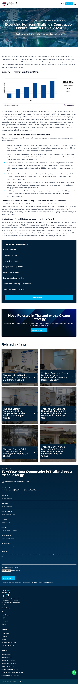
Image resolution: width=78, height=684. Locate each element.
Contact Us (69, 4)
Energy (4, 639)
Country (4, 527)
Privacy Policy (34, 582)
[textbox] (39, 559)
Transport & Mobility (8, 645)
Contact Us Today (37, 330)
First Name (5, 495)
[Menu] (75, 4)
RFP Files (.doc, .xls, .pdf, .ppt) (11, 567)
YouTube (18, 490)
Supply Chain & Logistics (9, 642)
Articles (14, 20)
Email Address (6, 543)
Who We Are (6, 608)
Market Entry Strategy (8, 660)
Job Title (5, 519)
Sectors (4, 629)
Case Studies (6, 615)
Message (5, 551)
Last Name (5, 503)
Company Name (7, 511)
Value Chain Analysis (8, 666)
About (3, 612)
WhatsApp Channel (32, 490)
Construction (5, 633)
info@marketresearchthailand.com (17, 482)
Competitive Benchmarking (10, 669)
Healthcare (5, 636)
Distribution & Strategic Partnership (12, 672)
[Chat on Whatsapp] (74, 672)
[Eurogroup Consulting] (9, 4)
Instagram (7, 490)
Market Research (7, 654)
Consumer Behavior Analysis (10, 675)
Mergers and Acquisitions (9, 663)
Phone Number (6, 535)
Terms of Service (44, 582)
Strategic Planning (7, 657)
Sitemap (4, 624)
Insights (7, 20)
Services (5, 650)
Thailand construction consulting (41, 222)
